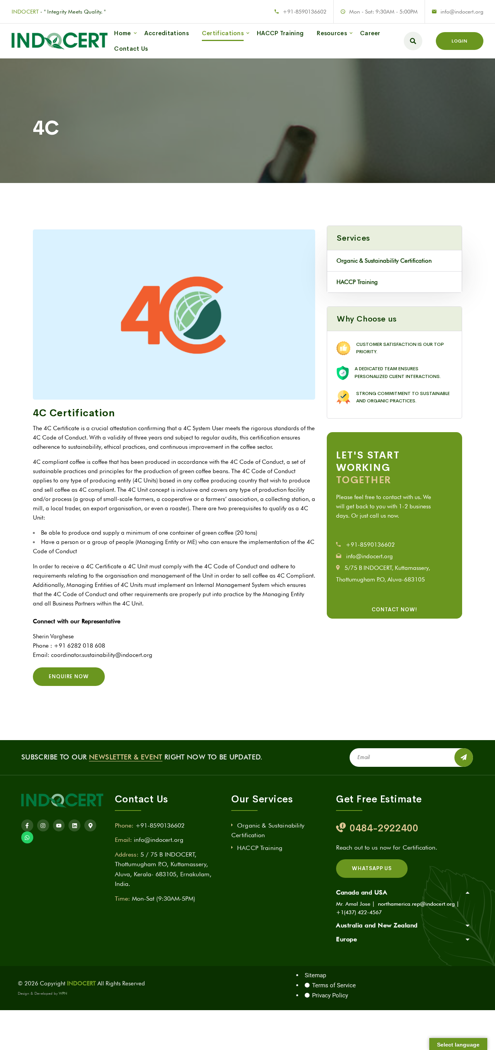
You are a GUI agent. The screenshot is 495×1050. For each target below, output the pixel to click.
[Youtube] (59, 825)
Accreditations (166, 33)
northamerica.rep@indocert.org (416, 904)
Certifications (223, 33)
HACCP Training (280, 33)
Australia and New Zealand (377, 925)
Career (370, 33)
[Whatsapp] (27, 837)
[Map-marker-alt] (90, 825)
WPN (63, 993)
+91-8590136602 (304, 12)
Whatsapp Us (372, 868)
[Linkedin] (74, 825)
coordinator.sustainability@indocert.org (101, 655)
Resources (332, 33)
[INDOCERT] (60, 41)
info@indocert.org (461, 12)
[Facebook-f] (27, 825)
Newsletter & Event (125, 757)
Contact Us (131, 48)
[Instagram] (43, 825)
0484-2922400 (384, 828)
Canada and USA (361, 892)
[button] (405, 893)
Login (460, 41)
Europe (346, 939)
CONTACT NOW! (394, 609)
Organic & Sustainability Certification (384, 260)
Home (122, 33)
